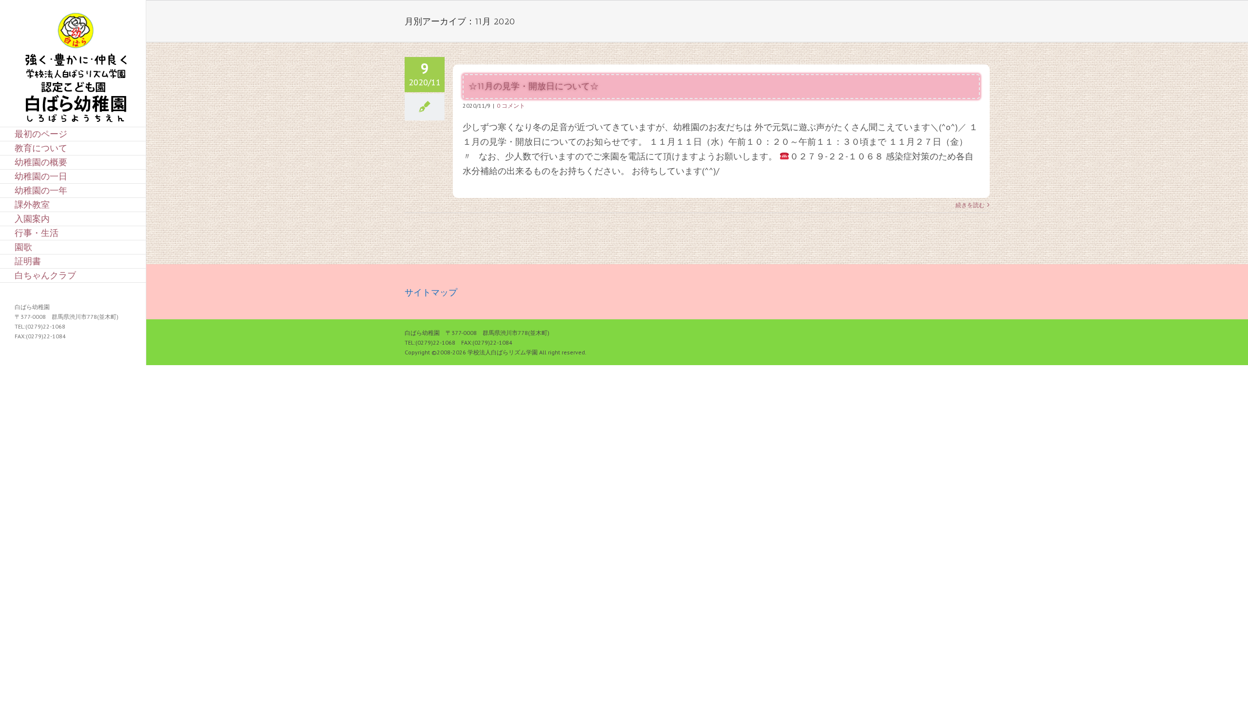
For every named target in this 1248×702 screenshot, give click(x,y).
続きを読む (970, 205)
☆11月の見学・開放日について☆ (533, 86)
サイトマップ (431, 292)
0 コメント (511, 105)
